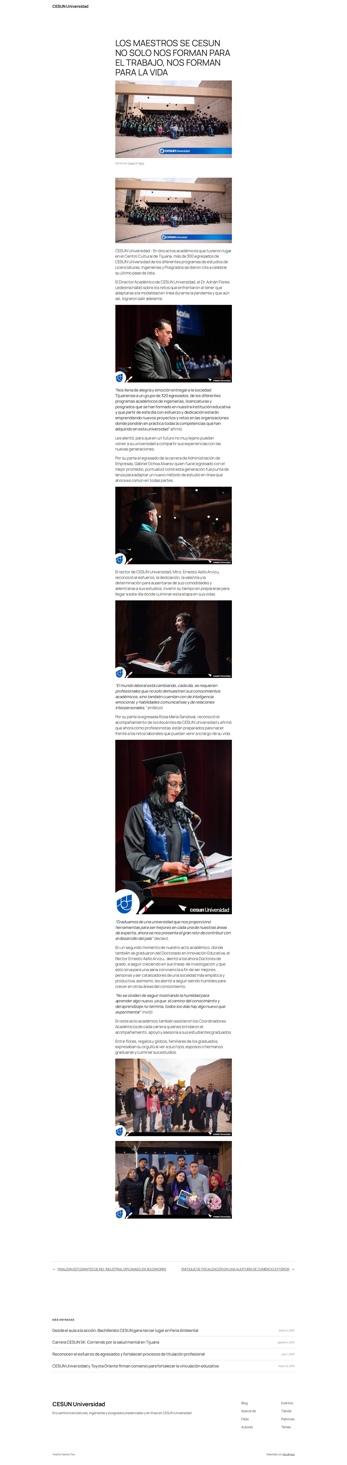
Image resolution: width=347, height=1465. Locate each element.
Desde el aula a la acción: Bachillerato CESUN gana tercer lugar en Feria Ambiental (125, 1330)
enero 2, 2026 (287, 1330)
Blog (141, 163)
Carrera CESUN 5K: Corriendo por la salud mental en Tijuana (105, 1342)
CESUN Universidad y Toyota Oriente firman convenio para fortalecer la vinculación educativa (135, 1366)
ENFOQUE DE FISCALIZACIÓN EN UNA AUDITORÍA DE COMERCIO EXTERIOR (235, 1269)
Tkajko (131, 163)
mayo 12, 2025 (287, 1366)
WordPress (288, 1454)
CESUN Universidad (70, 6)
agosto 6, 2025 (286, 1342)
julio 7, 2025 (288, 1354)
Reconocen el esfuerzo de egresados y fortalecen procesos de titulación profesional (128, 1354)
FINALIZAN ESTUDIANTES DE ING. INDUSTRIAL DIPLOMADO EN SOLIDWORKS (112, 1269)
